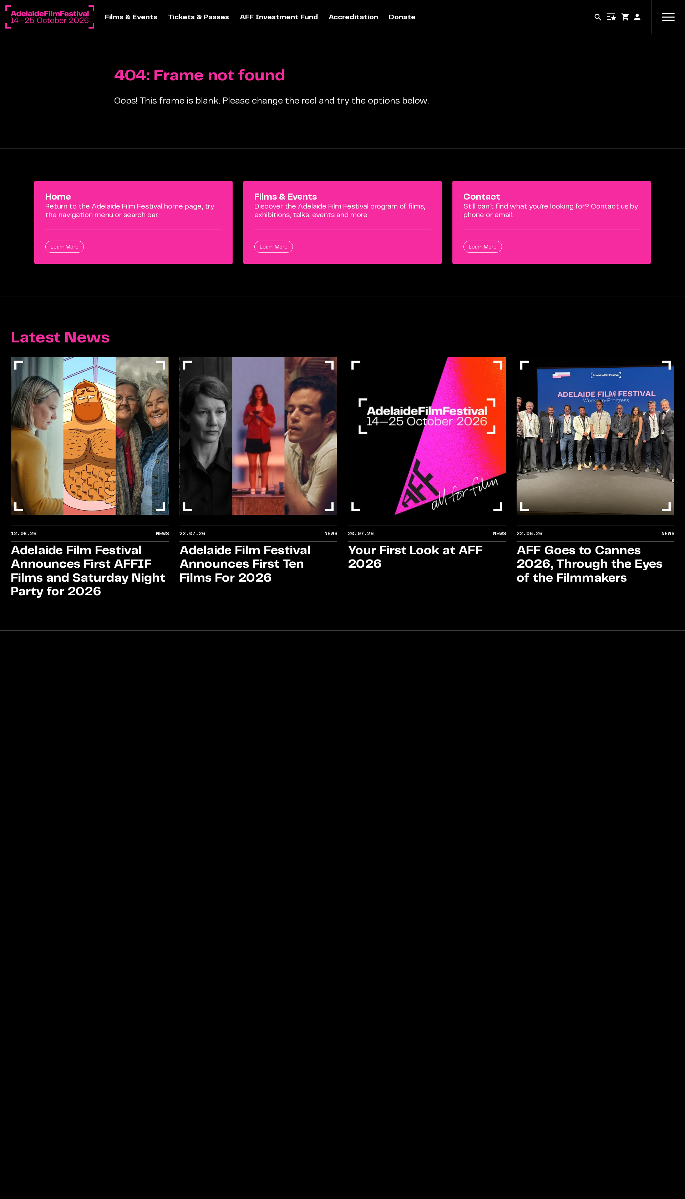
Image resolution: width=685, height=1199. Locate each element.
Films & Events (131, 17)
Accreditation (353, 17)
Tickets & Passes (198, 17)
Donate (402, 17)
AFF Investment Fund (279, 17)
